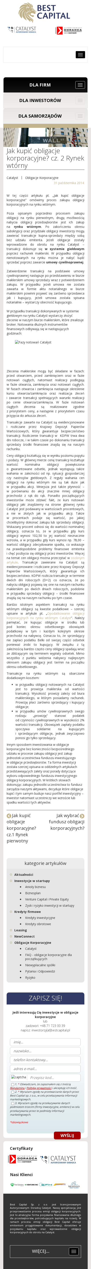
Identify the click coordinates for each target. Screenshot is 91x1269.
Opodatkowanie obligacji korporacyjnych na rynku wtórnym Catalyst (45, 615)
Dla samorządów (40, 116)
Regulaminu (17, 1088)
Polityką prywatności (39, 1088)
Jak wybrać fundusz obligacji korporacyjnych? (66, 821)
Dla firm (40, 85)
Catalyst (12, 178)
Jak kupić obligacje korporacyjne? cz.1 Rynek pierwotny (21, 828)
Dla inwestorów (40, 100)
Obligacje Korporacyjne (42, 178)
